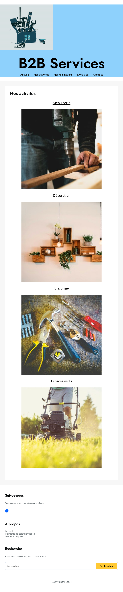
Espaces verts (61, 381)
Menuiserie (61, 103)
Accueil (24, 75)
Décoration (61, 195)
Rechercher (106, 565)
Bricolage (61, 288)
